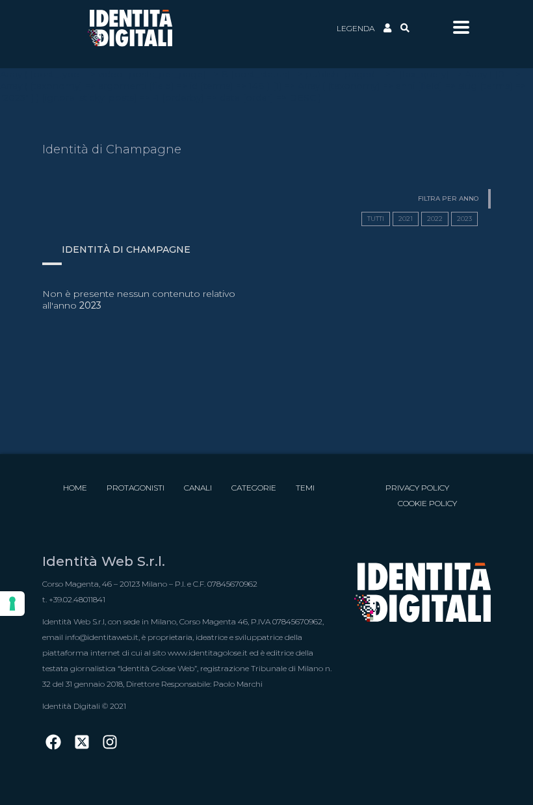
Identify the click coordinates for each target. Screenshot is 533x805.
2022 (435, 218)
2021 (405, 218)
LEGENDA (355, 28)
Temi (305, 487)
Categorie (253, 487)
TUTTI (375, 218)
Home (75, 487)
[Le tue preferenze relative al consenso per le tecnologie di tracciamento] (12, 603)
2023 (464, 218)
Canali (198, 487)
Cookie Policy (427, 503)
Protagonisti (135, 487)
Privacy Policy (417, 487)
